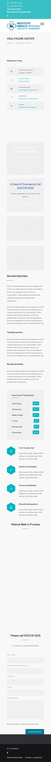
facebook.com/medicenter (28, 99)
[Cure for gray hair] (11, 451)
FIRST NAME (11, 655)
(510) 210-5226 (24, 81)
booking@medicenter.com (28, 90)
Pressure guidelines (27, 485)
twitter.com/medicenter (27, 107)
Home (9, 43)
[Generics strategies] (11, 470)
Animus (15, 749)
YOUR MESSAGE (12, 698)
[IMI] (23, 25)
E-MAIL (9, 687)
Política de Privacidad (15, 757)
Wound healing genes (28, 504)
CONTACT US (25, 168)
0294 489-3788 (16, 6)
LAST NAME (11, 676)
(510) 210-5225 (24, 78)
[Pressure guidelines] (11, 488)
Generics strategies (28, 466)
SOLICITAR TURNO (14, 9)
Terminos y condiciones (33, 757)
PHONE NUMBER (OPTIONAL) (17, 666)
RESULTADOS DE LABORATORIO (19, 12)
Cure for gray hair (26, 448)
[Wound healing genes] (11, 507)
